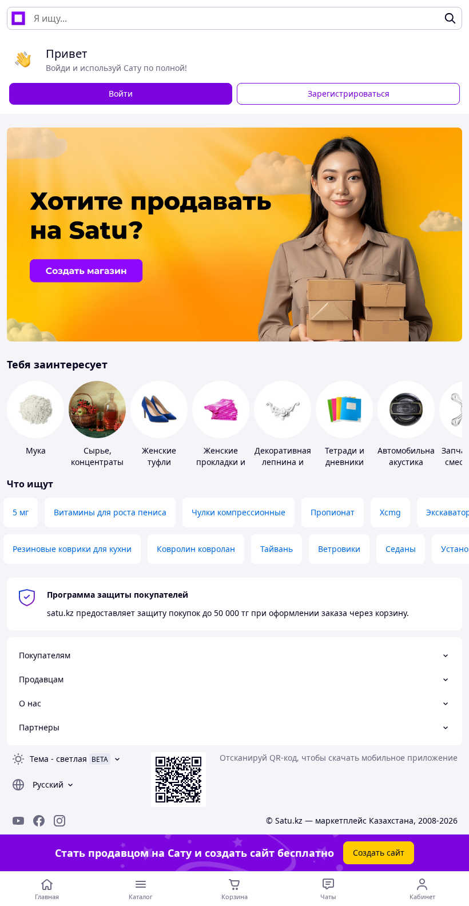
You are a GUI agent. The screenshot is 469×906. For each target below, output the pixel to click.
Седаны (400, 548)
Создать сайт (378, 852)
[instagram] (59, 821)
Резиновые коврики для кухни (72, 548)
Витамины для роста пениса (110, 512)
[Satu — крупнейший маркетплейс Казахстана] (18, 18)
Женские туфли (159, 456)
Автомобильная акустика (408, 456)
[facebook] (39, 821)
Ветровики (339, 548)
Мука (36, 450)
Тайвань (276, 548)
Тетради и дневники (344, 456)
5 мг (21, 512)
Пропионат (333, 512)
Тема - (58, 758)
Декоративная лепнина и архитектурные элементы (284, 467)
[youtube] (18, 821)
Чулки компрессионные (238, 512)
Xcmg (390, 512)
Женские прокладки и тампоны (220, 462)
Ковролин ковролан (196, 548)
